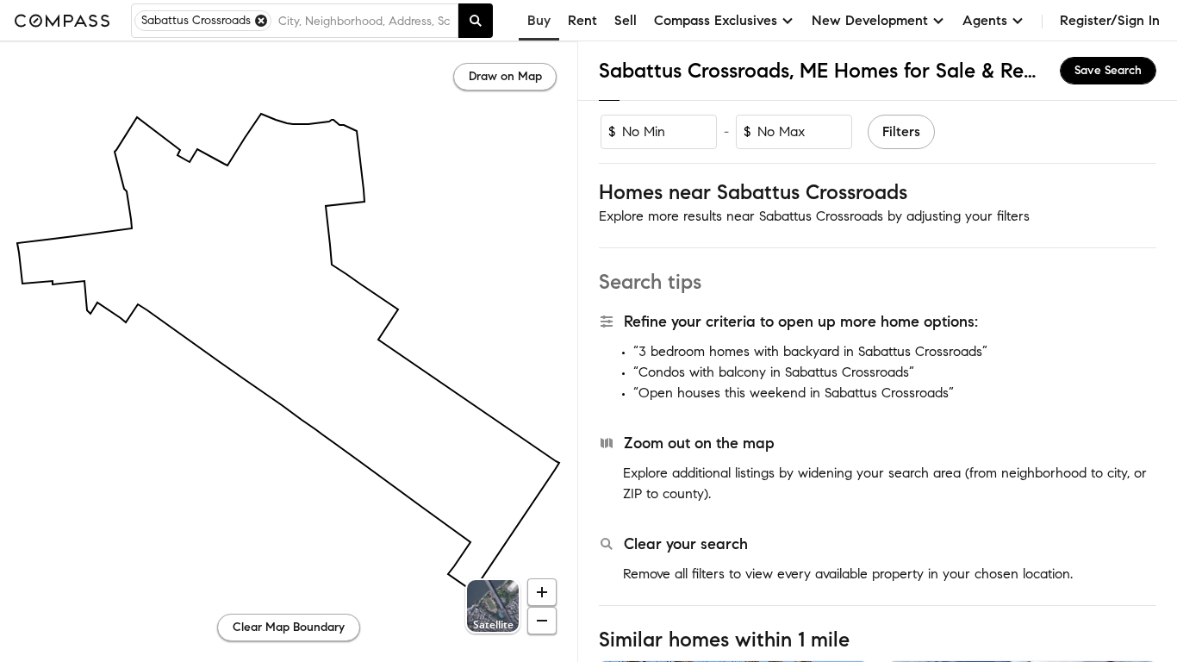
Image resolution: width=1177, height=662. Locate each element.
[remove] (261, 21)
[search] (475, 20)
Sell (625, 20)
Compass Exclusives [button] (715, 20)
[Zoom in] (542, 592)
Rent (582, 20)
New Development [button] (870, 20)
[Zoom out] (542, 620)
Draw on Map (505, 76)
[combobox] (364, 20)
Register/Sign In (1110, 20)
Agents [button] (984, 20)
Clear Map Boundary (289, 627)
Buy (539, 20)
